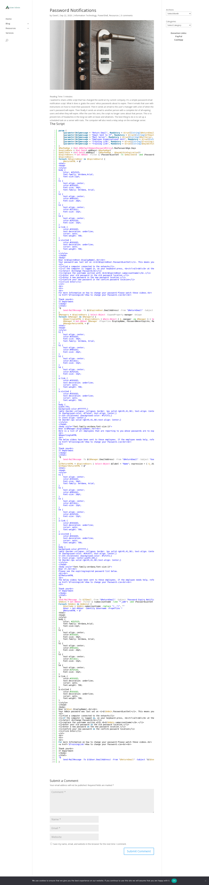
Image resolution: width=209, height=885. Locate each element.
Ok (174, 880)
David (55, 15)
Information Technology (85, 15)
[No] (205, 880)
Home (9, 19)
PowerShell (103, 15)
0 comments (127, 15)
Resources (11, 28)
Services (10, 33)
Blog (8, 24)
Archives (170, 9)
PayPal (178, 36)
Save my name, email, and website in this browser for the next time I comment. (89, 844)
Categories (171, 21)
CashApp (178, 39)
